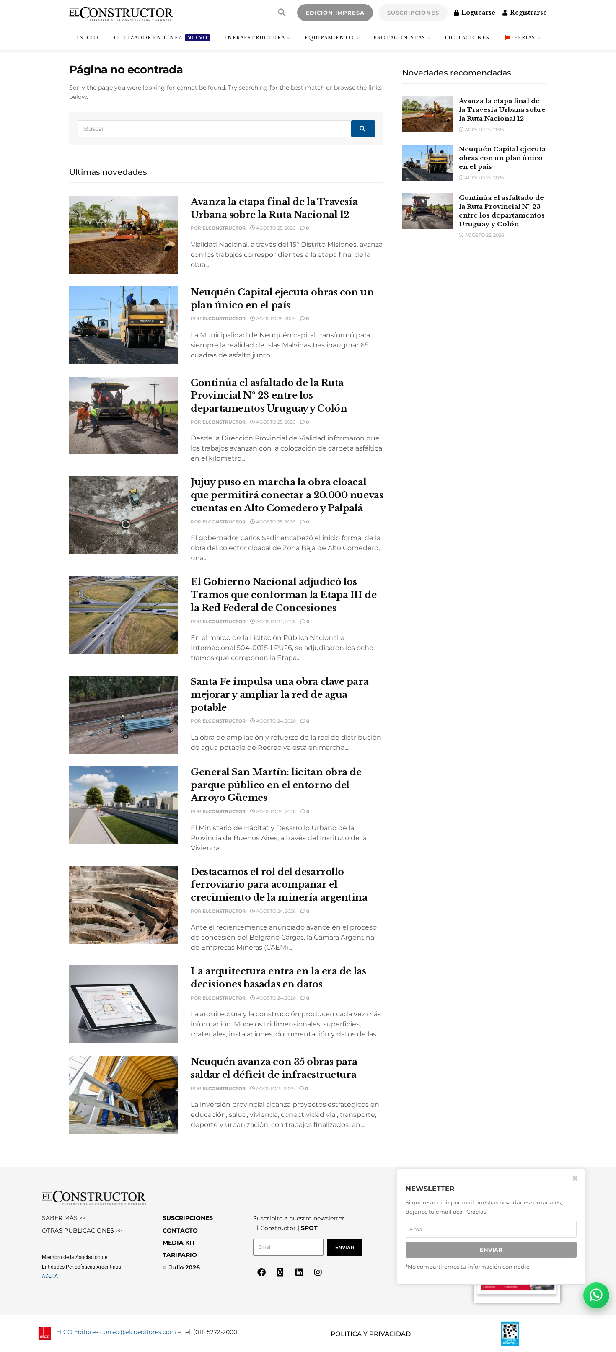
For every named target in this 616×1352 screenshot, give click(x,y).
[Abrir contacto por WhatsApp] (596, 1295)
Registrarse (527, 12)
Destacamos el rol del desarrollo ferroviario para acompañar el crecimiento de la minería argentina (279, 885)
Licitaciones (467, 38)
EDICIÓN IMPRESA (335, 12)
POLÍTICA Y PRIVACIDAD (371, 1334)
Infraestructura (255, 38)
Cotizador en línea (160, 38)
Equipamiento (329, 38)
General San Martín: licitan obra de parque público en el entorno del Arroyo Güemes (276, 785)
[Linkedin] (299, 1272)
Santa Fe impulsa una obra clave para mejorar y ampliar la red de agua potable (279, 694)
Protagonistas (399, 38)
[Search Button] (281, 12)
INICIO (87, 38)
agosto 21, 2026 (275, 1088)
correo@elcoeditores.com (138, 1332)
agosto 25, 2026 (275, 228)
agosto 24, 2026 (275, 621)
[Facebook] (261, 1272)
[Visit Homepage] (121, 12)
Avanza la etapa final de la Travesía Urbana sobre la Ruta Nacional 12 (502, 109)
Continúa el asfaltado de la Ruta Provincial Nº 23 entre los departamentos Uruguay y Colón (269, 395)
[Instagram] (318, 1272)
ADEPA (50, 1276)
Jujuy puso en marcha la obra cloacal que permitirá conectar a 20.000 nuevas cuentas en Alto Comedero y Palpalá (287, 495)
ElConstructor (224, 228)
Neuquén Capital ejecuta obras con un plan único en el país (502, 158)
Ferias (524, 38)
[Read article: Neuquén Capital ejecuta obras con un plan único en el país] (123, 325)
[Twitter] (280, 1272)
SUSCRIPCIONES (413, 12)
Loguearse (477, 12)
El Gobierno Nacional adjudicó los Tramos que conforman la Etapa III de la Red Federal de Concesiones (283, 595)
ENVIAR (491, 1249)
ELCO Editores (77, 1332)
